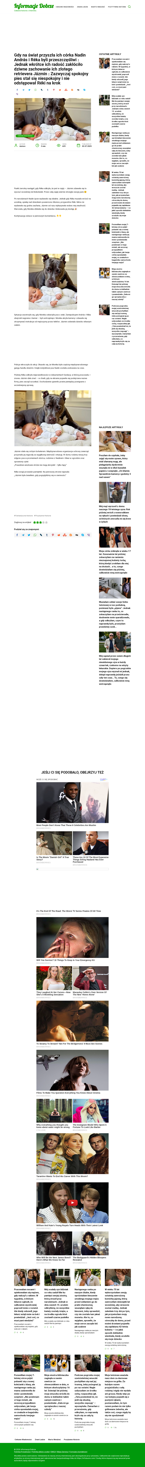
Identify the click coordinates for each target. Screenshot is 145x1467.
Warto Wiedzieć (98, 7)
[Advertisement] (72, 35)
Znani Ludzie (82, 7)
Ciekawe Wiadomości (65, 7)
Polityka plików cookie (40, 1452)
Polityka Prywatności (22, 1452)
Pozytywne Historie (117, 7)
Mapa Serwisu (62, 1452)
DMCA (53, 1452)
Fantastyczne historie (24, 516)
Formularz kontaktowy (78, 1452)
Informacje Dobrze (34, 5)
